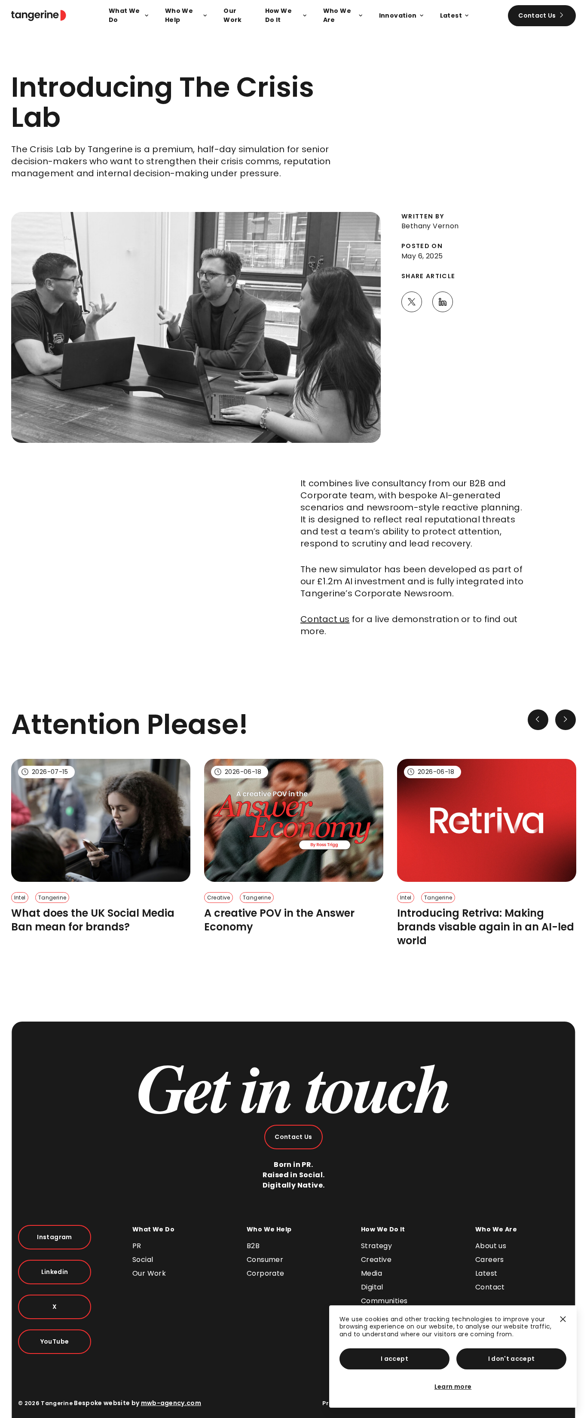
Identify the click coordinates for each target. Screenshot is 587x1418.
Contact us (325, 619)
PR (136, 1246)
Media (371, 1273)
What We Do (153, 1229)
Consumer (265, 1260)
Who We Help (269, 1229)
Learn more (453, 1386)
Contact (490, 1287)
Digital (372, 1287)
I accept (394, 1358)
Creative (376, 1260)
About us (490, 1246)
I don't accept (511, 1358)
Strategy (376, 1246)
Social (142, 1260)
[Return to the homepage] (38, 15)
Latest (486, 1273)
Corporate (265, 1273)
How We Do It (383, 1229)
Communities (384, 1301)
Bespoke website (102, 1403)
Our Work (149, 1273)
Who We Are (496, 1229)
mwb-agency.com (171, 1403)
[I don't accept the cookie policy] (562, 1323)
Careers (489, 1260)
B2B (253, 1246)
